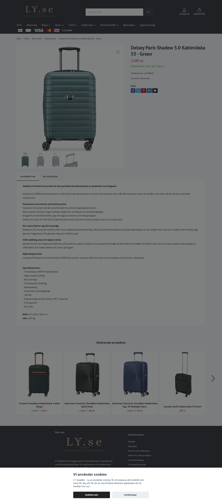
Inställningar (130, 495)
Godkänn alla (91, 495)
